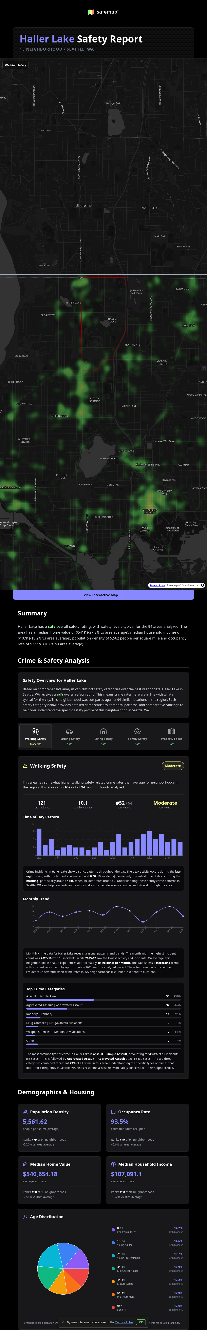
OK (141, 1322)
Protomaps (173, 585)
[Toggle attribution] (202, 585)
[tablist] (103, 736)
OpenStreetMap (190, 585)
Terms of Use (157, 585)
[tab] (35, 736)
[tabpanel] (103, 917)
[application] (103, 842)
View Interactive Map (101, 595)
